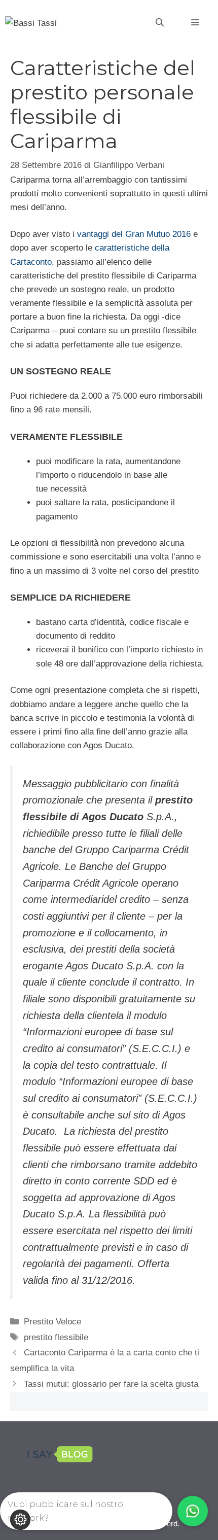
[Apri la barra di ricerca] (159, 23)
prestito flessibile (56, 1337)
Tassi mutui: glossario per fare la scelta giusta (111, 1384)
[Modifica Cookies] (20, 1520)
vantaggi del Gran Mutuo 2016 (134, 234)
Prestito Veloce (52, 1321)
